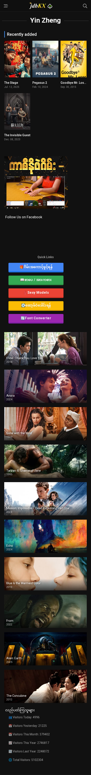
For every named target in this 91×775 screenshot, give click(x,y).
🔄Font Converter (36, 318)
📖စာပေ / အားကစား (36, 280)
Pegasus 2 (39, 82)
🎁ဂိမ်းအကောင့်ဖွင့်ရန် (35, 267)
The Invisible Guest (17, 135)
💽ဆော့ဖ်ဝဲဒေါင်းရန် (36, 305)
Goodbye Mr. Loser (74, 82)
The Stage (11, 82)
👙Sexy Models (36, 293)
